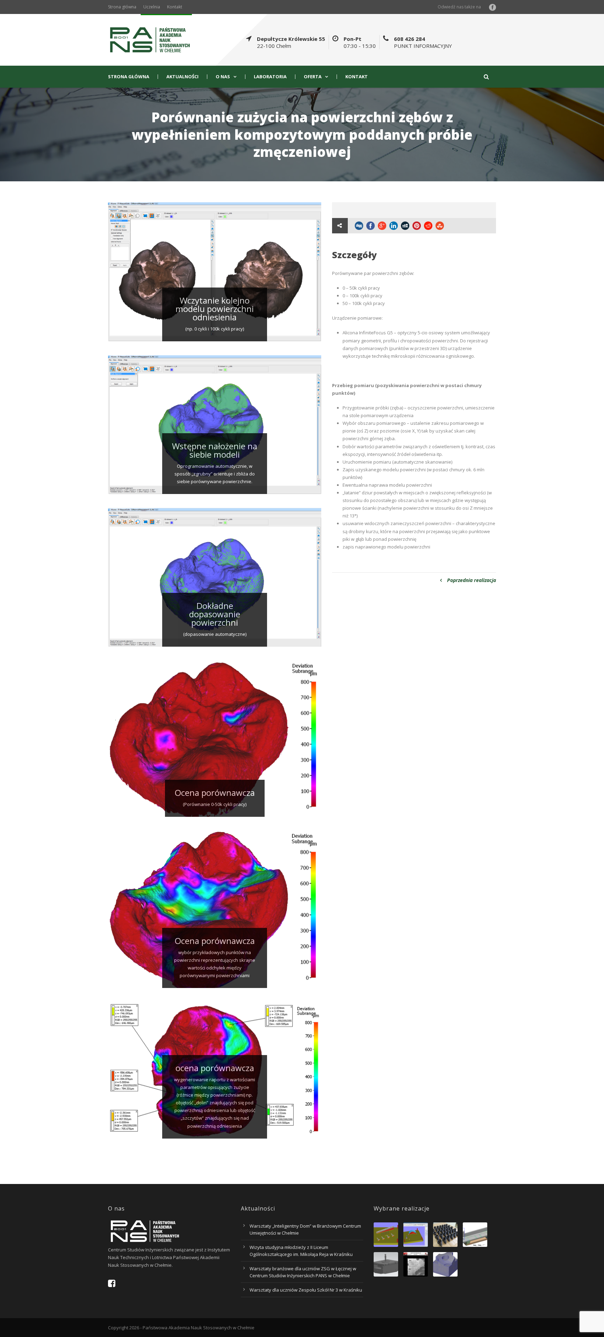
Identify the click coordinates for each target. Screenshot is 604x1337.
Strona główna (122, 7)
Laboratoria (270, 76)
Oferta (313, 76)
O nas (223, 76)
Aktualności (182, 76)
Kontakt (174, 7)
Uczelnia (151, 7)
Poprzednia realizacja (471, 580)
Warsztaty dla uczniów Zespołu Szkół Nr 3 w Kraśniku (306, 1290)
